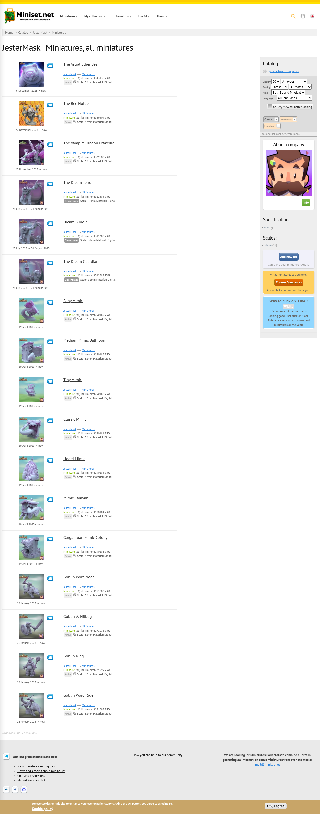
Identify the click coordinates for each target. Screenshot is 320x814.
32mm (268, 245)
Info (306, 202)
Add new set (288, 257)
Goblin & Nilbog (78, 616)
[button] (303, 16)
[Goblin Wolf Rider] (31, 598)
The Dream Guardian (81, 261)
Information (121, 16)
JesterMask (40, 32)
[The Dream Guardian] (31, 283)
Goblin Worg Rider (79, 695)
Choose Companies (289, 282)
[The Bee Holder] (31, 125)
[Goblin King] (31, 677)
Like (290, 306)
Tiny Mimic (73, 379)
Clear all (269, 119)
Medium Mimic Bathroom (85, 340)
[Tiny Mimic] (31, 401)
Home (9, 32)
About (160, 16)
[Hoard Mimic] (31, 480)
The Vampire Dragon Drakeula (89, 142)
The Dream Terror (78, 182)
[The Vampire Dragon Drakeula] (31, 164)
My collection (94, 16)
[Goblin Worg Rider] (31, 717)
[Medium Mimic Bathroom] (31, 362)
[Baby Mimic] (31, 322)
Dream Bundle (76, 221)
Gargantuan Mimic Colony (86, 537)
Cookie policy (42, 809)
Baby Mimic (73, 300)
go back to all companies (283, 71)
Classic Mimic (75, 419)
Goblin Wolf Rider (79, 576)
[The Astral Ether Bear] (31, 86)
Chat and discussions (31, 776)
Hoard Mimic (74, 458)
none (267, 227)
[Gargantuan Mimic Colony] (31, 559)
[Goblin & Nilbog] (31, 638)
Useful (142, 16)
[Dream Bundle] (31, 243)
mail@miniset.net (267, 764)
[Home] (29, 16)
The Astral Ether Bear (81, 64)
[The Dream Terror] (31, 204)
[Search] (293, 16)
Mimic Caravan (76, 497)
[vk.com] (6, 793)
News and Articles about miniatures (42, 771)
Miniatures (67, 16)
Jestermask (286, 119)
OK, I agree (275, 806)
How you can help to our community (157, 755)
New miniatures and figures (36, 766)
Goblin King (74, 655)
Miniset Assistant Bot (31, 780)
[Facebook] (15, 793)
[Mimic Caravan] (31, 519)
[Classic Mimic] (31, 441)
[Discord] (24, 793)
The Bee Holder (77, 103)
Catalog (23, 32)
